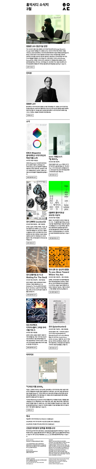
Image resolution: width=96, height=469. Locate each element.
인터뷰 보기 (30, 115)
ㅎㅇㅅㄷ (48, 434)
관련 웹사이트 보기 (31, 177)
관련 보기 (53, 175)
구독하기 (41, 441)
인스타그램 (58, 432)
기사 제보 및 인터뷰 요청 (35, 441)
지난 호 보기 (28, 441)
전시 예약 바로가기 (54, 292)
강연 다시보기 (30, 67)
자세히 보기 (30, 410)
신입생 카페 (36, 432)
